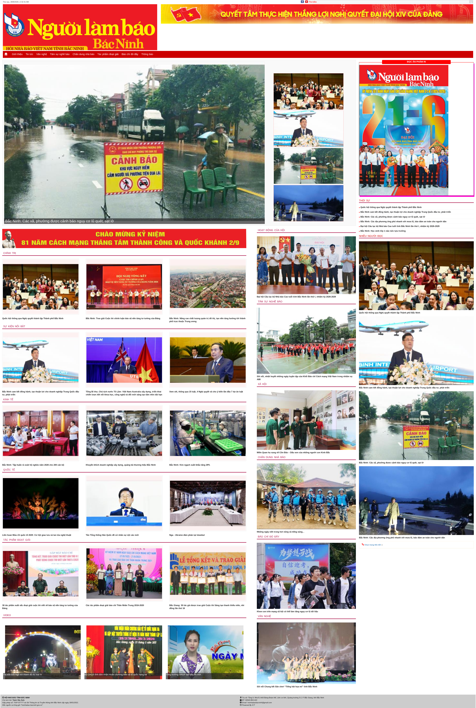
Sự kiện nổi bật (14, 326)
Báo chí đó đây (130, 54)
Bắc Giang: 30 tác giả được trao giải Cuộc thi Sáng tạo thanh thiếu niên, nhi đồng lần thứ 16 (206, 606)
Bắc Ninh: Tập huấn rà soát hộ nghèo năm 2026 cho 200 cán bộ (33, 465)
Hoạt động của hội (271, 230)
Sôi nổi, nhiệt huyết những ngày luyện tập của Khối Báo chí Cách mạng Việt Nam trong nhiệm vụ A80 (304, 378)
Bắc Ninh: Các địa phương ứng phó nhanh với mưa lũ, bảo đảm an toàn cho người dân (403, 221)
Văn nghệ (41, 54)
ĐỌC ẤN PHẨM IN (416, 61)
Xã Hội (262, 384)
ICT (253, 705)
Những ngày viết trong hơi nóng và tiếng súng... (280, 532)
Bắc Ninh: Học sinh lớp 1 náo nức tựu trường (383, 231)
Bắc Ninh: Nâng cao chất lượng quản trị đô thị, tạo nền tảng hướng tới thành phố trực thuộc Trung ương (207, 320)
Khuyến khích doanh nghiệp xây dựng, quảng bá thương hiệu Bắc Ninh (121, 465)
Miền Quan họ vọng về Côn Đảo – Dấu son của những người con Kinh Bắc (293, 452)
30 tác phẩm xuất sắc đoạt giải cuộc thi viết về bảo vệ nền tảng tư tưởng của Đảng (40, 606)
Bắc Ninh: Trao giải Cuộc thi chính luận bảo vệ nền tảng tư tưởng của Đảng (123, 318)
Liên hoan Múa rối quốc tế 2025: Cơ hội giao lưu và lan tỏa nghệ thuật (36, 535)
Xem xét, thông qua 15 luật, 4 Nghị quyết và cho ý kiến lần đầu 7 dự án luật (206, 391)
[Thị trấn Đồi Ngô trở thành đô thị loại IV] (124, 652)
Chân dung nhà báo (83, 54)
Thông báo (147, 54)
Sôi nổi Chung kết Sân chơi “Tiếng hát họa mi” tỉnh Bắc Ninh (287, 686)
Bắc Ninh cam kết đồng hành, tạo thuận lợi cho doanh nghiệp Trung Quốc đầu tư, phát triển (40, 393)
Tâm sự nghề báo (60, 54)
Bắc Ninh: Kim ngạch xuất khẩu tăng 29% (189, 465)
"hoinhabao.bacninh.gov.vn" (32, 705)
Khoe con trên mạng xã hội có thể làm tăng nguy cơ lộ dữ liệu (287, 611)
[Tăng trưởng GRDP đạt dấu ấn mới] (43, 652)
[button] (372, 544)
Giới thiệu (17, 54)
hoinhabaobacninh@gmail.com (260, 703)
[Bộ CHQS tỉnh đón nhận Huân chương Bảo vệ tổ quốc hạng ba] (205, 652)
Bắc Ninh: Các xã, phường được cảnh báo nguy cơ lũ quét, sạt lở (392, 217)
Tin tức (29, 54)
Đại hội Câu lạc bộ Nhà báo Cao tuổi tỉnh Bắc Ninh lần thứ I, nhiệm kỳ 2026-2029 (296, 297)
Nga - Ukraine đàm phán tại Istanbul (187, 535)
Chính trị (9, 253)
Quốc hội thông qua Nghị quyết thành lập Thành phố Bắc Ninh (32, 318)
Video (7, 615)
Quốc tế (9, 469)
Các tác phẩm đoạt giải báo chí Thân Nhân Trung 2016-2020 (115, 605)
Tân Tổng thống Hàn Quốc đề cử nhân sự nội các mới (112, 535)
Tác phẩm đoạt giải (108, 54)
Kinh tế (8, 399)
